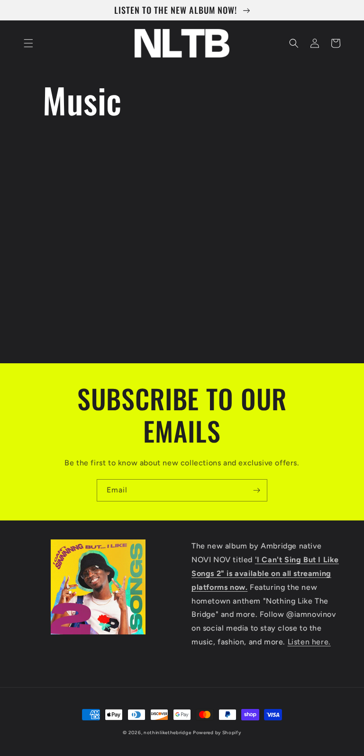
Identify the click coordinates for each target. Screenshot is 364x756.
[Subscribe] (256, 490)
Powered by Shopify (217, 732)
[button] (28, 43)
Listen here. (309, 641)
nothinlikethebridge (167, 732)
